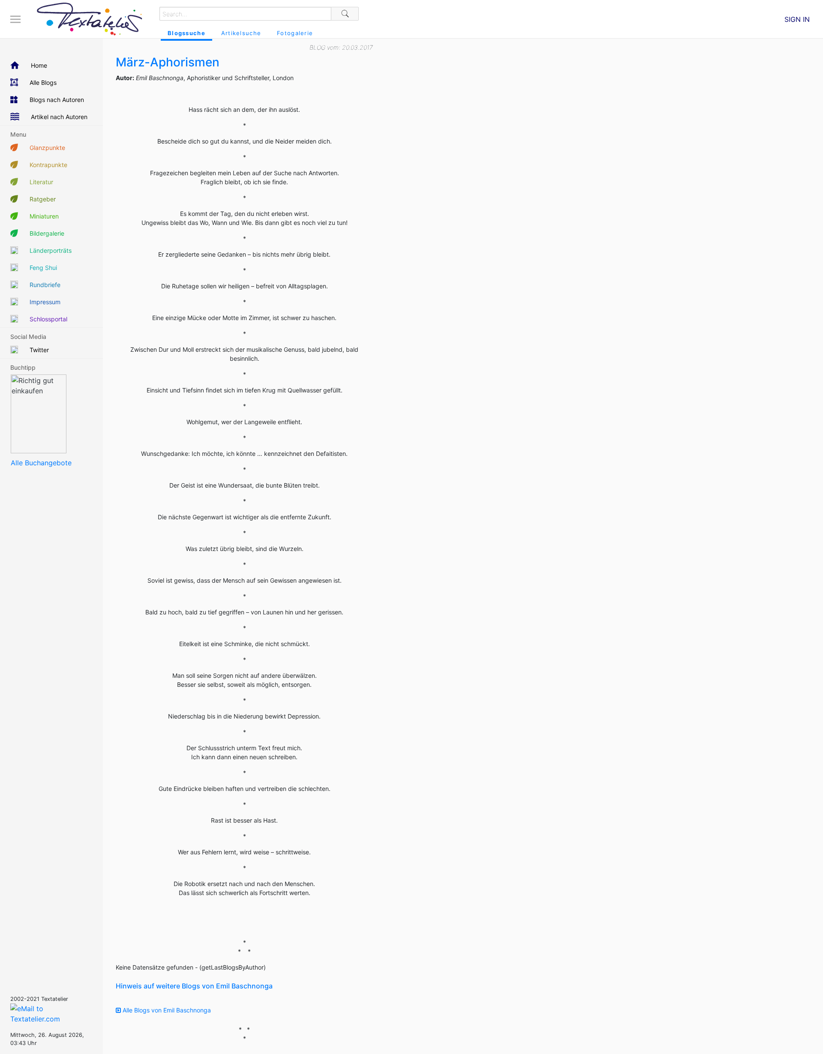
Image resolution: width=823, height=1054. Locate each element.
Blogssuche (186, 33)
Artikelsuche (241, 33)
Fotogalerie (295, 33)
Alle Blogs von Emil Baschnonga (166, 1010)
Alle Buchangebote (41, 462)
